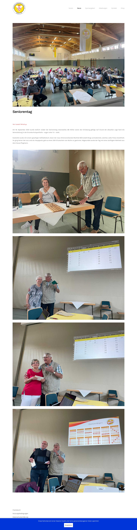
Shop (122, 8)
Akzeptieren (68, 525)
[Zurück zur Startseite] (19, 8)
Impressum (17, 510)
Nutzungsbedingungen (20, 513)
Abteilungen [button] (103, 8)
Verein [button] (71, 8)
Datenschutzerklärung (20, 517)
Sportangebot (90, 8)
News (79, 8)
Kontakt (114, 8)
